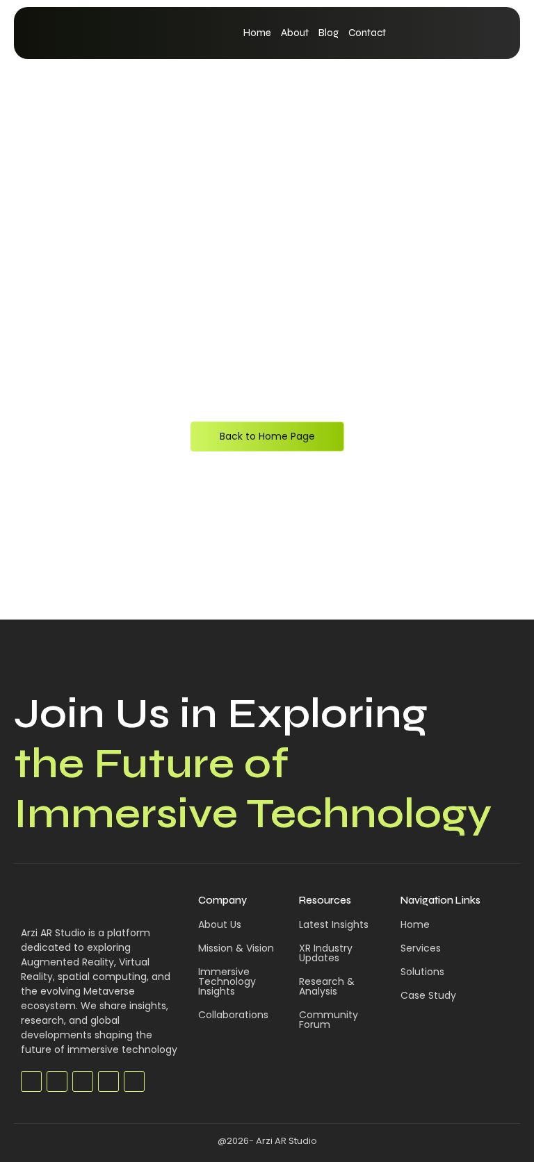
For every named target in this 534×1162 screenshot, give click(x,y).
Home (257, 32)
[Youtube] (82, 1081)
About (295, 32)
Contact (367, 32)
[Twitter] (57, 1081)
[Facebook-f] (31, 1081)
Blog (328, 32)
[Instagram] (134, 1081)
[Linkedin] (108, 1081)
